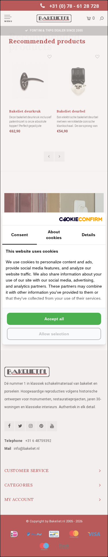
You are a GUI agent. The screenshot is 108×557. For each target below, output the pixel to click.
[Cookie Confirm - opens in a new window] (80, 219)
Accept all (54, 319)
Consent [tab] (19, 234)
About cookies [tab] (54, 235)
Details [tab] (88, 234)
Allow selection (54, 334)
